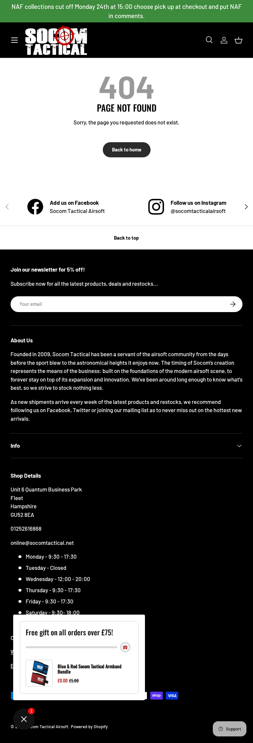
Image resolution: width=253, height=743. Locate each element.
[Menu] (14, 40)
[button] (238, 40)
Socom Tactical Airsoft (47, 726)
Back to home (126, 149)
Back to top (126, 238)
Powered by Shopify (89, 726)
